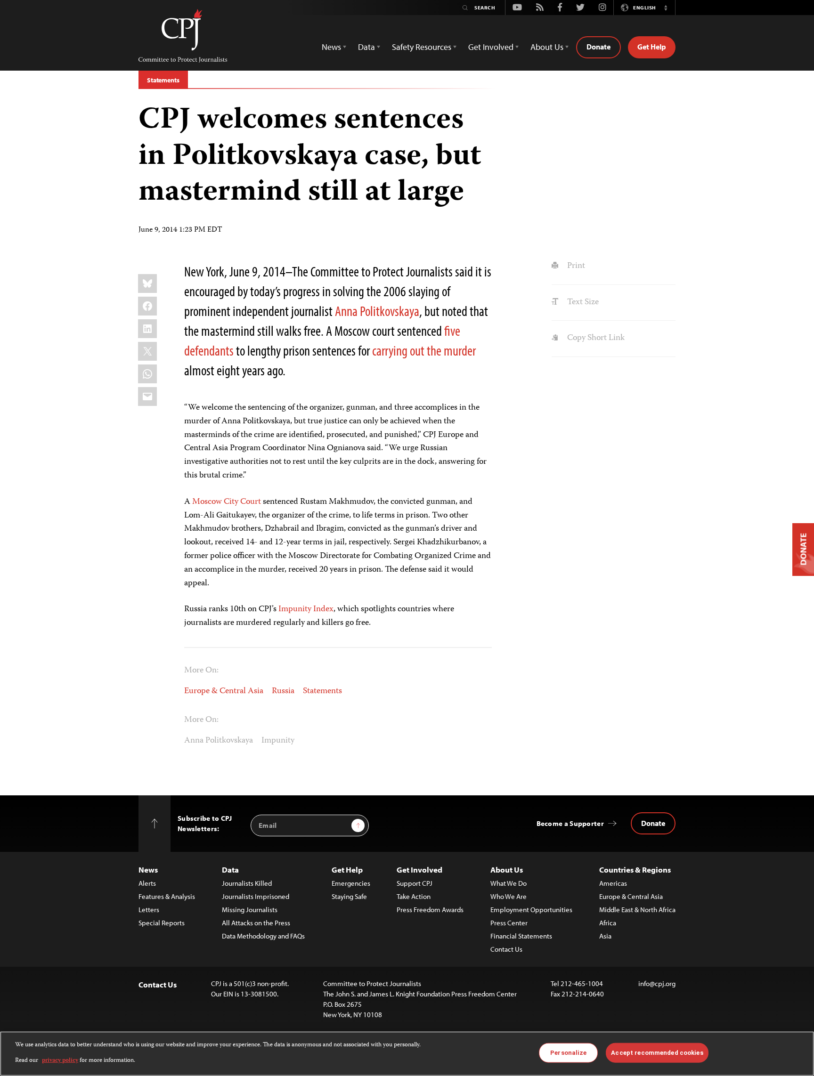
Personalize (568, 1052)
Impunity (277, 741)
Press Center (509, 922)
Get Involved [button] (490, 46)
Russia (283, 691)
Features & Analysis (166, 896)
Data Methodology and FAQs (263, 935)
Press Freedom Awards (430, 909)
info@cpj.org (657, 983)
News (148, 869)
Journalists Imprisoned (255, 896)
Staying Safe (349, 896)
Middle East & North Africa (637, 909)
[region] (407, 1053)
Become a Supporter (570, 823)
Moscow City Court (226, 502)
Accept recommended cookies (657, 1052)
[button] (665, 7)
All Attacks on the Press (256, 922)
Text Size (581, 302)
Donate (598, 46)
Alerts (147, 883)
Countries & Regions (635, 869)
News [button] (331, 46)
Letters (148, 909)
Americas (613, 883)
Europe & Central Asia (223, 691)
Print (575, 266)
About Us (506, 869)
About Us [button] (546, 46)
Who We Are (508, 896)
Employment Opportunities (531, 909)
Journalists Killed (247, 883)
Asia (605, 935)
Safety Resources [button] (421, 46)
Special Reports (161, 922)
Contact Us (506, 949)
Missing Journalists (249, 909)
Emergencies (351, 883)
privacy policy (60, 1060)
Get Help (651, 46)
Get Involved (419, 869)
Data (230, 869)
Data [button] (366, 46)
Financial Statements (521, 935)
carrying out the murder (424, 350)
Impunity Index (306, 609)
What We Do (508, 883)
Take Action (414, 896)
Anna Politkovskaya (377, 311)
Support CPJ (414, 883)
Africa (607, 922)
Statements (163, 80)
